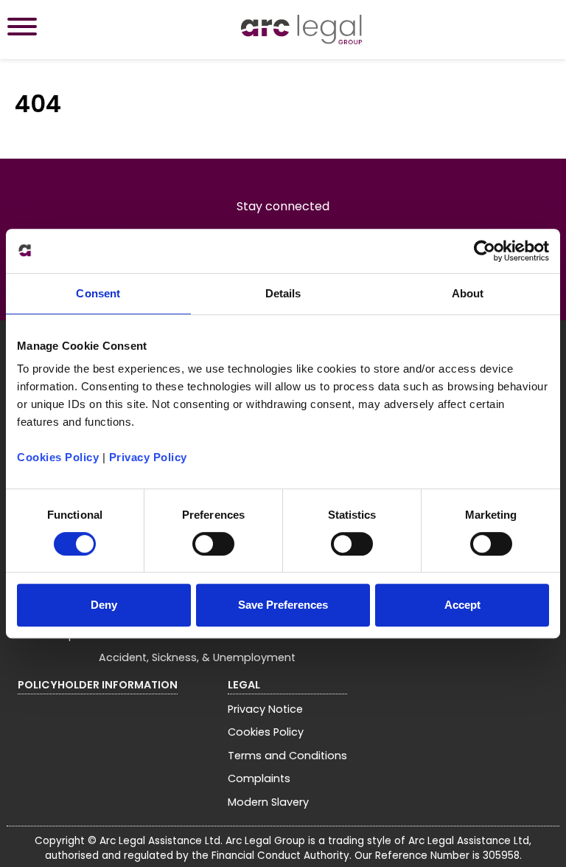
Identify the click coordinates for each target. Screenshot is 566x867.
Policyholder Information (98, 684)
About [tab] (468, 293)
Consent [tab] (98, 293)
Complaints (259, 778)
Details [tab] (283, 293)
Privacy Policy (148, 457)
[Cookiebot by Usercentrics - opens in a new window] (484, 251)
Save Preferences (283, 604)
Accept (462, 604)
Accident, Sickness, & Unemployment (197, 657)
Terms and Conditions (287, 755)
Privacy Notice (265, 709)
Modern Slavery (268, 802)
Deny (104, 604)
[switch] (213, 544)
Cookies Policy (58, 457)
